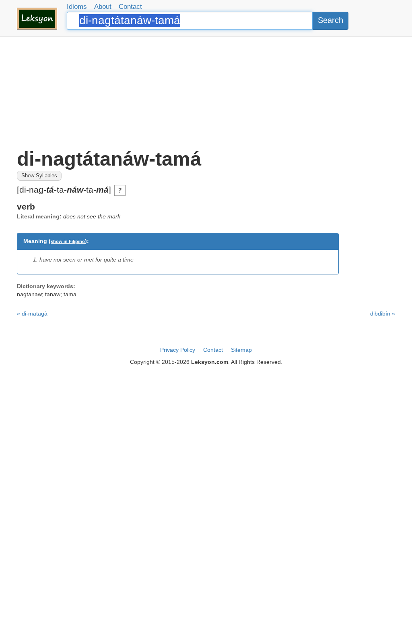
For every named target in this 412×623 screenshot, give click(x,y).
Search (330, 20)
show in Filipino (68, 241)
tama (70, 294)
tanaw (52, 294)
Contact (130, 6)
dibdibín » (382, 313)
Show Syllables (39, 176)
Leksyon (37, 19)
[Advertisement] (206, 92)
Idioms (77, 6)
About (102, 6)
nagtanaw (29, 294)
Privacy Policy (177, 350)
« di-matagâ (32, 313)
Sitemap (241, 350)
